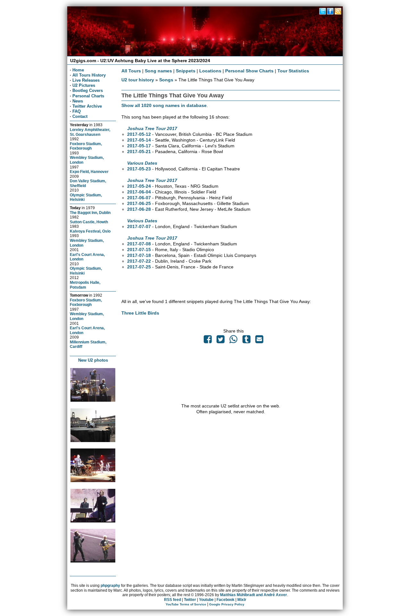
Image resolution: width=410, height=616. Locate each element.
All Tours (131, 70)
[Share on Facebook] (207, 340)
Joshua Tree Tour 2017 (152, 128)
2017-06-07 (139, 197)
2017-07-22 (139, 261)
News (77, 101)
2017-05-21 (139, 151)
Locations (210, 70)
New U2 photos (93, 360)
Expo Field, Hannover (89, 171)
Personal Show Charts (249, 70)
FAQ (76, 111)
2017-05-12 (139, 134)
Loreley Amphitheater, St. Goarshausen (90, 131)
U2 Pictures (83, 85)
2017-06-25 (139, 203)
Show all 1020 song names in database (164, 105)
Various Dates (142, 163)
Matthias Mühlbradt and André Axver (253, 595)
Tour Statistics (293, 70)
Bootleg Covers (87, 90)
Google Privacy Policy (226, 604)
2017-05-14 (139, 140)
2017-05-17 (139, 145)
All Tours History (89, 75)
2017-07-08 (139, 243)
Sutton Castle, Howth (89, 222)
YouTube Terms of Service (186, 604)
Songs (166, 79)
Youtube (206, 600)
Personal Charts (88, 96)
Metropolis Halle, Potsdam (85, 284)
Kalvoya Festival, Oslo (90, 231)
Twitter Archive (87, 106)
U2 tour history (137, 79)
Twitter (190, 600)
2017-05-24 (139, 186)
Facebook (225, 600)
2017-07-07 (139, 226)
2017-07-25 (139, 266)
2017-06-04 (139, 191)
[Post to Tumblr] (246, 340)
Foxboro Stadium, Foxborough (86, 146)
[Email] (259, 340)
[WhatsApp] (233, 340)
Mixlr (241, 600)
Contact (79, 116)
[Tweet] (220, 340)
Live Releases (86, 80)
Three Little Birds (140, 313)
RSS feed (172, 600)
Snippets (185, 70)
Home (78, 70)
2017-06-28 (139, 209)
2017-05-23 (139, 168)
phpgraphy (110, 585)
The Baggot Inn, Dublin (90, 212)
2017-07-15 (139, 249)
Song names (158, 70)
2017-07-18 (139, 255)
